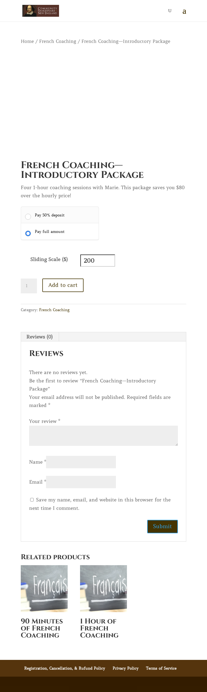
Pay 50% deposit (50, 215)
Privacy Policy (126, 668)
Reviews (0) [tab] (39, 337)
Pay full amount (50, 231)
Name (37, 462)
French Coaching (57, 41)
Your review (44, 421)
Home (27, 41)
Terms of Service (161, 668)
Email (37, 482)
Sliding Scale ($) (49, 259)
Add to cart (63, 285)
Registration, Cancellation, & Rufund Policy (64, 668)
